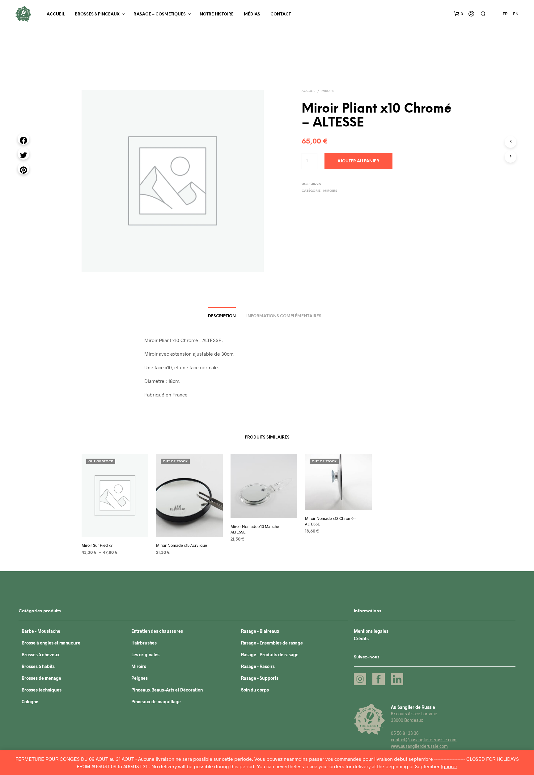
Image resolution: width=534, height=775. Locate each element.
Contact (280, 14)
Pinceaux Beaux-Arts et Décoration (167, 689)
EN (516, 13)
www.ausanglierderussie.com (419, 746)
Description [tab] (222, 316)
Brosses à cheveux (41, 654)
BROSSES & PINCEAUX (97, 14)
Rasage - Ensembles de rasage (272, 642)
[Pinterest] (23, 168)
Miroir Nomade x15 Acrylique (181, 544)
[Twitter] (23, 154)
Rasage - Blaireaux (260, 631)
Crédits (361, 638)
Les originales (145, 654)
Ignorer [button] (449, 766)
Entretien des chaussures (157, 631)
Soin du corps (255, 689)
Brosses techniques (41, 689)
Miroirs (327, 91)
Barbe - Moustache (41, 631)
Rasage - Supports (259, 678)
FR (505, 13)
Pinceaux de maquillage (156, 701)
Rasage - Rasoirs (258, 666)
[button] (458, 14)
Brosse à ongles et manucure (51, 642)
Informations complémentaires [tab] (283, 316)
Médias (252, 14)
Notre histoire (217, 14)
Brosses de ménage (41, 678)
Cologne (30, 701)
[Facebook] (23, 139)
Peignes (139, 678)
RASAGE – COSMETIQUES (160, 14)
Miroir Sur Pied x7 (97, 544)
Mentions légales (371, 631)
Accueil (56, 14)
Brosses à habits (38, 666)
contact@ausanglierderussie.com (423, 739)
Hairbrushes (144, 642)
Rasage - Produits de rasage (270, 654)
